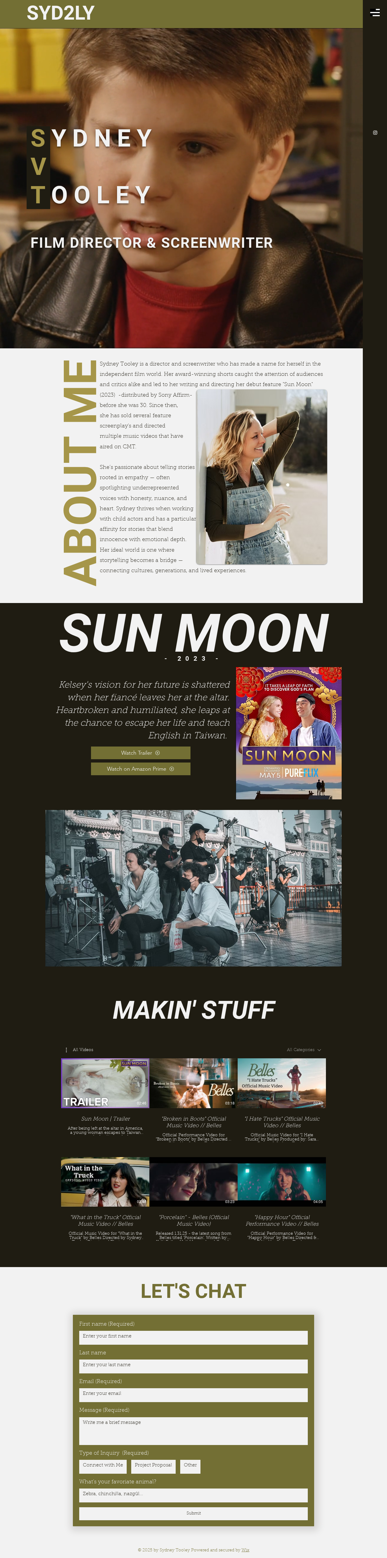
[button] (375, 12)
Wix (245, 1550)
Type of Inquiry (114, 1453)
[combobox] (304, 1050)
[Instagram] (375, 132)
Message (104, 1410)
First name (107, 1324)
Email (100, 1382)
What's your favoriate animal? (117, 1482)
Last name (92, 1353)
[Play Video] (105, 1083)
